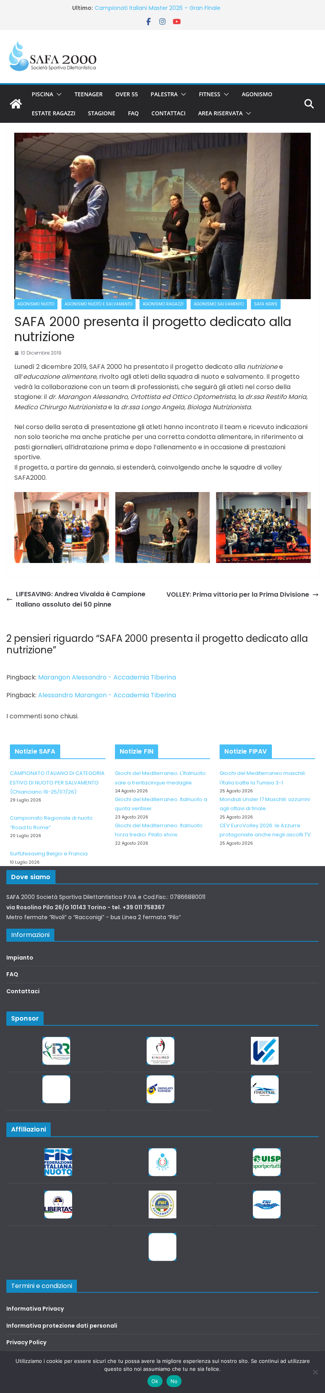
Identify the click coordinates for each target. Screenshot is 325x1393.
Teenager (89, 94)
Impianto (19, 958)
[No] (315, 1372)
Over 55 (126, 94)
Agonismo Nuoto (35, 304)
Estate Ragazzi (53, 113)
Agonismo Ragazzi (163, 304)
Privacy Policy (26, 1342)
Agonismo (257, 94)
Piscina (42, 94)
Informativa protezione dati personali (61, 1326)
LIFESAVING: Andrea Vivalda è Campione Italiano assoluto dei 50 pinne (80, 599)
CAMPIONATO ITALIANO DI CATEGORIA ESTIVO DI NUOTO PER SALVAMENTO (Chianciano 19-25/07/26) (57, 782)
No (174, 1381)
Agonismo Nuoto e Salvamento (98, 304)
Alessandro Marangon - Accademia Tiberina (107, 695)
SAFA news (265, 304)
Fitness (209, 94)
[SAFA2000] (15, 103)
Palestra (164, 94)
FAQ (133, 113)
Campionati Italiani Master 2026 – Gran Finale (157, 8)
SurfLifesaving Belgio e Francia (49, 853)
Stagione (101, 113)
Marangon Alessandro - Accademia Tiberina (107, 677)
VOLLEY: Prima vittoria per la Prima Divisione (237, 594)
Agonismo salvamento (219, 304)
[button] (57, 94)
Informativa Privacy (35, 1309)
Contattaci (168, 113)
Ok (155, 1381)
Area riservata (220, 113)
